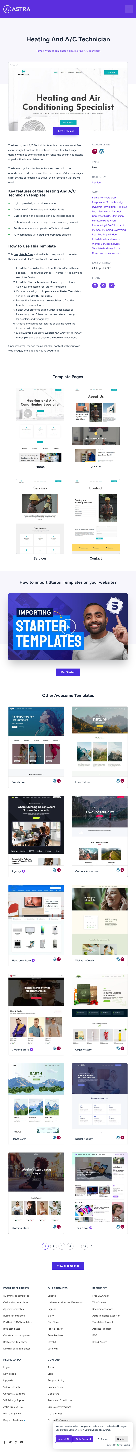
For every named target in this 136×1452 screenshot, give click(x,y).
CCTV (107, 215)
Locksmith (120, 225)
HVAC (110, 225)
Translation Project (102, 1322)
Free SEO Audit (100, 1295)
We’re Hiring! (55, 1413)
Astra (117, 248)
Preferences (104, 1439)
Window (112, 234)
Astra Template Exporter (106, 1315)
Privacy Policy (55, 1387)
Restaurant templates (15, 1342)
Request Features (13, 1420)
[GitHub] (16, 1442)
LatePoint (53, 1348)
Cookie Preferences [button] (58, 1420)
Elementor (98, 197)
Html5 (112, 206)
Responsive (98, 202)
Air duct (116, 211)
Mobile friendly (114, 202)
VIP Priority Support (14, 1400)
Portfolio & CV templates (17, 1322)
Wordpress (110, 197)
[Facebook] (4, 1442)
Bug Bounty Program (59, 1406)
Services (105, 243)
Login (6, 1367)
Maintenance (112, 239)
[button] (68, 626)
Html (105, 206)
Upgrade (8, 1380)
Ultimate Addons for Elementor (65, 1302)
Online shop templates (15, 1302)
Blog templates (11, 1328)
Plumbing (107, 229)
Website (116, 253)
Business (108, 248)
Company (97, 253)
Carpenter (97, 215)
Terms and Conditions (60, 1400)
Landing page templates (16, 1348)
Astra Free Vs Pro (13, 1406)
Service (96, 182)
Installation (98, 239)
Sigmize (52, 1309)
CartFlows (53, 1322)
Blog (50, 1373)
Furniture (97, 220)
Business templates (14, 1315)
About (51, 1367)
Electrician (118, 215)
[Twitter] (10, 1442)
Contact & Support (14, 1393)
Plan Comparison (12, 1413)
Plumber (96, 229)
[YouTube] (21, 1442)
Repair (107, 253)
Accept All (63, 1439)
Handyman (109, 220)
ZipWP (51, 1315)
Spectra (52, 1295)
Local (95, 211)
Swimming (119, 229)
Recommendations (102, 1309)
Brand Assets (99, 1342)
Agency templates (13, 1309)
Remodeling (99, 225)
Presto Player (55, 1328)
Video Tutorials (11, 1387)
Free (124, 206)
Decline (121, 1439)
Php (119, 206)
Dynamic (97, 206)
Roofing (102, 234)
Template (97, 248)
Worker (96, 243)
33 (84, 1246)
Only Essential (83, 1439)
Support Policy (56, 1380)
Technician (105, 211)
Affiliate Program (101, 1328)
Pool (94, 234)
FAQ (94, 1335)
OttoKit (52, 1342)
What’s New (99, 1302)
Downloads (9, 1373)
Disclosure (53, 1393)
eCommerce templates (16, 1295)
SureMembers (55, 1335)
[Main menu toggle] (129, 9)
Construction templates (16, 1335)
